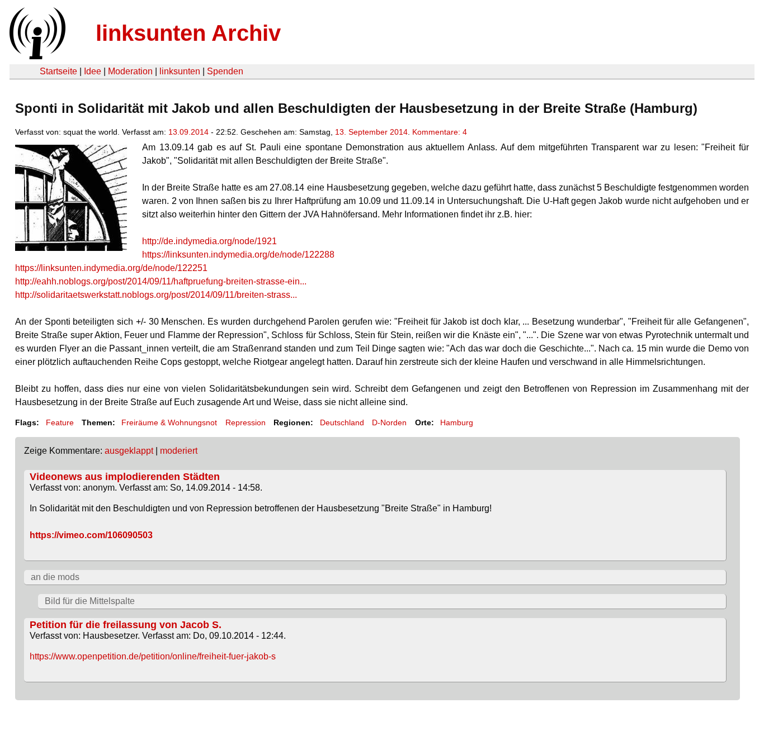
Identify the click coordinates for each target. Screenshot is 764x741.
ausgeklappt (129, 450)
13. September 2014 (371, 131)
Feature (60, 422)
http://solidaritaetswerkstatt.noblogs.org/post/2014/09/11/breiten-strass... (156, 295)
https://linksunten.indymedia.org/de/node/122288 (238, 254)
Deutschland (342, 422)
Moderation (130, 71)
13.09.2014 (188, 131)
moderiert (178, 450)
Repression (245, 422)
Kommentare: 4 (439, 131)
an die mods (55, 577)
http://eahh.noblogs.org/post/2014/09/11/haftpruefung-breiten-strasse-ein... (160, 281)
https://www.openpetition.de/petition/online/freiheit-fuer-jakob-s (153, 656)
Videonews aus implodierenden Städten (125, 476)
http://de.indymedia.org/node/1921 (209, 241)
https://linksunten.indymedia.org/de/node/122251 (111, 268)
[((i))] (36, 56)
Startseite (58, 71)
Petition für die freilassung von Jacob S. (125, 624)
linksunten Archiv (188, 33)
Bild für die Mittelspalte (90, 601)
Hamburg (456, 422)
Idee (92, 71)
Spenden (225, 71)
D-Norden (389, 422)
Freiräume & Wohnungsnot (169, 422)
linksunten (179, 71)
